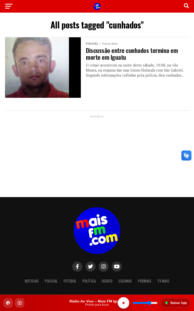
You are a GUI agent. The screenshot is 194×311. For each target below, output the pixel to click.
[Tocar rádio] (123, 303)
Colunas (125, 281)
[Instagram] (19, 302)
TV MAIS (163, 281)
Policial (51, 281)
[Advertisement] (97, 150)
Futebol (70, 281)
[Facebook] (8, 302)
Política (89, 281)
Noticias (32, 281)
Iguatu (107, 281)
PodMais (144, 281)
